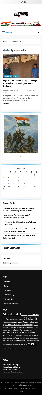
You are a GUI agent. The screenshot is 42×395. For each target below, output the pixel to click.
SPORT (34, 389)
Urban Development (7, 344)
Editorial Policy (9, 295)
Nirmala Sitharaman (32, 335)
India (7, 327)
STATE (16, 76)
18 (9, 183)
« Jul (4, 194)
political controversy (11, 338)
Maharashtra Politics (9, 332)
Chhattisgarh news (15, 324)
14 (24, 181)
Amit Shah (30, 315)
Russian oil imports (16, 340)
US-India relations (15, 344)
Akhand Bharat (24, 315)
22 (29, 183)
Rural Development (34, 338)
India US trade (11, 330)
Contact (6, 286)
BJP (22, 319)
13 (18, 181)
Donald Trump (28, 325)
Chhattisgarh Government (23, 322)
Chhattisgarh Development (8, 322)
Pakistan (4, 338)
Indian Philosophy (31, 327)
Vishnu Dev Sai (15, 349)
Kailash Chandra (20, 330)
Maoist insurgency (30, 332)
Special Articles (25, 389)
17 (3, 183)
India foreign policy (14, 327)
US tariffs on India (23, 344)
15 (29, 181)
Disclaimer (7, 290)
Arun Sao (11, 319)
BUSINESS (21, 391)
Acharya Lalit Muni (12, 314)
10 (3, 181)
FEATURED (8, 76)
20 (19, 183)
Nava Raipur (24, 335)
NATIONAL (9, 389)
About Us (7, 282)
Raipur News (19, 338)
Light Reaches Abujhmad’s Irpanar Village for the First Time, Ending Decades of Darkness (20, 83)
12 (13, 181)
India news (24, 327)
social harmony (36, 340)
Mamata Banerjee (20, 332)
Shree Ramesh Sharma (27, 340)
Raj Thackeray (26, 338)
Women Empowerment (24, 349)
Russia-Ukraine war (7, 340)
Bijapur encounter (17, 319)
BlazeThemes (27, 385)
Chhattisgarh (30, 318)
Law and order (29, 330)
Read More (6, 103)
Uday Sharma (10, 90)
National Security (18, 335)
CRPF (23, 325)
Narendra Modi (8, 335)
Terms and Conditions (11, 303)
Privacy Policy (8, 299)
